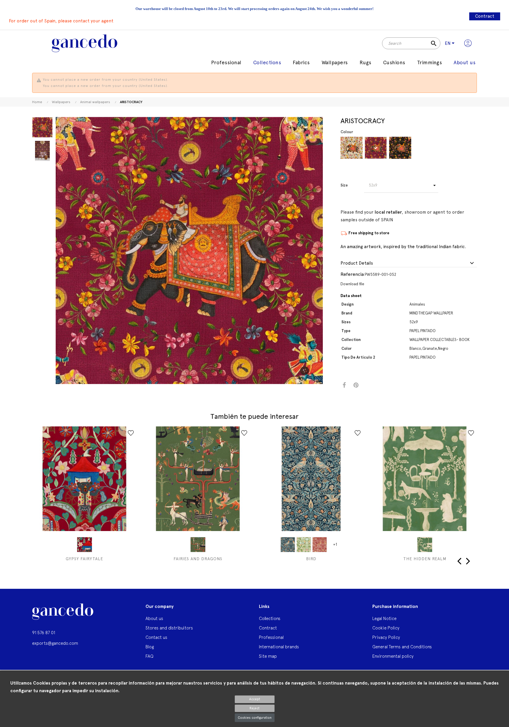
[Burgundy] (376, 148)
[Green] (198, 544)
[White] (352, 148)
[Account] (468, 43)
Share (344, 385)
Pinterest (356, 385)
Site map (268, 656)
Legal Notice (384, 618)
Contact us (156, 637)
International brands (279, 646)
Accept (254, 699)
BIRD (311, 558)
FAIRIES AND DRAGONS (197, 558)
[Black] (400, 148)
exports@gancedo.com (55, 643)
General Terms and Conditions (402, 646)
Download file (352, 284)
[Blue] (287, 544)
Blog (150, 646)
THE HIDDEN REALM (424, 558)
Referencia (352, 274)
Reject (254, 708)
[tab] (409, 263)
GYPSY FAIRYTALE (84, 558)
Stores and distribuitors (169, 627)
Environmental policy (393, 656)
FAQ (149, 656)
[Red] (319, 544)
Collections (269, 618)
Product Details (357, 263)
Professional (271, 637)
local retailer (388, 212)
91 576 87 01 (43, 632)
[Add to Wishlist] (131, 433)
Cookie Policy (385, 627)
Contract (484, 16)
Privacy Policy (386, 637)
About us (154, 618)
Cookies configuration (255, 718)
